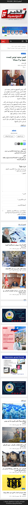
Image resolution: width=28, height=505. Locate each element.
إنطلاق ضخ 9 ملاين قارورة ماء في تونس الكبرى (15, 422)
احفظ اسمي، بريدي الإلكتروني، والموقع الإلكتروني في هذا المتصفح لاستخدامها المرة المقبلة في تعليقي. (15, 212)
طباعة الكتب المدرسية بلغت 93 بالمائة (16, 269)
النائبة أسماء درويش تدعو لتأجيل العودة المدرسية (15, 246)
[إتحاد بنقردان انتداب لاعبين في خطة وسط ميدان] (14, 482)
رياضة (23, 488)
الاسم (24, 194)
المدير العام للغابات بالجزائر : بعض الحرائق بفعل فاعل (14, 445)
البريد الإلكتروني (21, 199)
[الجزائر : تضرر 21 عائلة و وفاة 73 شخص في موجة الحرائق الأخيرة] (14, 459)
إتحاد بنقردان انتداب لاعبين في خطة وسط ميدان (14, 493)
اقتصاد (23, 417)
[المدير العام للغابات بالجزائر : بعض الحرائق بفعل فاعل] (14, 435)
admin (23, 63)
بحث (25, 299)
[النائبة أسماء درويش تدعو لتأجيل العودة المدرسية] (14, 235)
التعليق (24, 173)
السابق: (15, 151)
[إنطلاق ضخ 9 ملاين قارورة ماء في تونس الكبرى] (14, 411)
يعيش (3, 41)
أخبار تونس (23, 53)
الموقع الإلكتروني (22, 205)
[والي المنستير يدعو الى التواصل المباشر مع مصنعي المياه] (14, 281)
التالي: (14, 157)
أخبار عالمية (22, 441)
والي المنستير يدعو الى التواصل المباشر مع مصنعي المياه (14, 291)
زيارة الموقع (20, 136)
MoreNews (19, 503)
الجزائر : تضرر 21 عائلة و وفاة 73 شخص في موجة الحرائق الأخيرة (14, 469)
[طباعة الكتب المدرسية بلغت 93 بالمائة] (14, 259)
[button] (26, 41)
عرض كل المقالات (9, 136)
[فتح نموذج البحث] (10, 41)
